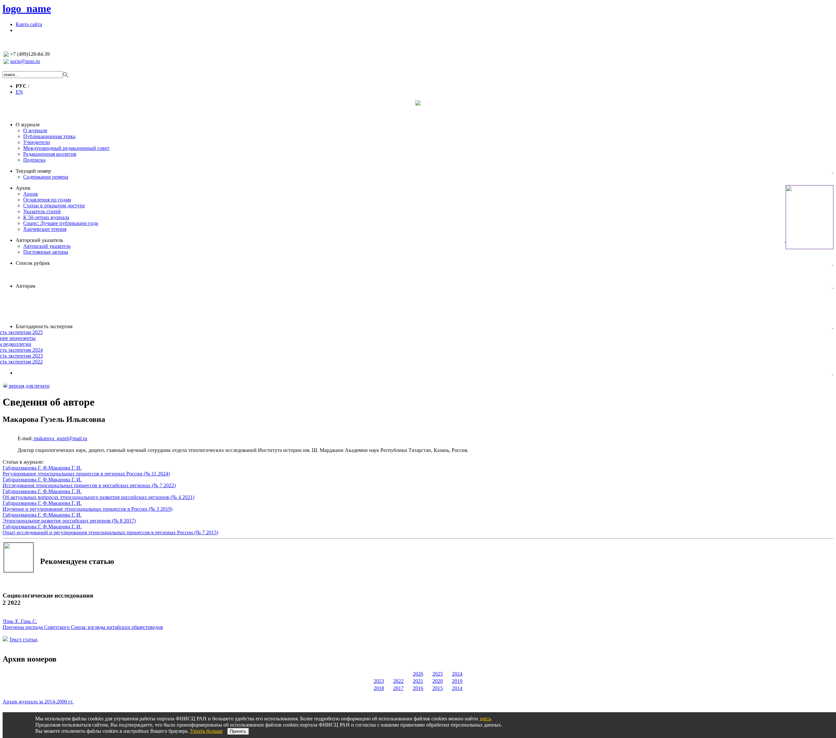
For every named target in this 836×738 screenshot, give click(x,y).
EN (19, 92)
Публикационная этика (49, 136)
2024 (457, 674)
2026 (418, 674)
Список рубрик (33, 263)
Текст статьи (23, 639)
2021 (418, 681)
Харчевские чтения (44, 229)
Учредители (36, 142)
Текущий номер (33, 171)
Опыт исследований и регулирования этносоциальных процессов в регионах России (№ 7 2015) (110, 532)
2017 (398, 688)
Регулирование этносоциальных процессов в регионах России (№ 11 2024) (86, 473)
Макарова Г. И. (65, 468)
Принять (238, 731)
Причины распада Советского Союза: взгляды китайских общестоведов (83, 627)
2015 (437, 688)
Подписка (34, 160)
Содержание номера (45, 177)
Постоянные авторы (45, 252)
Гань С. (29, 621)
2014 (457, 688)
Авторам (25, 286)
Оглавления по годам (47, 199)
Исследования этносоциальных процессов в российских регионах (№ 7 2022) (89, 485)
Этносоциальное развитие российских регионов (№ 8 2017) (69, 520)
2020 (437, 681)
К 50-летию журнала (46, 217)
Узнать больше (206, 731)
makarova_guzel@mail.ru (60, 438)
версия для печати (29, 386)
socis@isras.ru (25, 61)
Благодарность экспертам (44, 326)
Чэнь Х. (12, 621)
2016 (418, 688)
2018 (379, 688)
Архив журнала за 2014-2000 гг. (38, 701)
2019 (457, 681)
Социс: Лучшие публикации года (60, 223)
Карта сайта (29, 24)
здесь (485, 718)
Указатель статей (42, 211)
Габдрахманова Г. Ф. (25, 468)
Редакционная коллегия (49, 154)
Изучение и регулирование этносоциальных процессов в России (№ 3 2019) (87, 509)
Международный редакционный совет (66, 148)
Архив (23, 188)
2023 (379, 681)
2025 (437, 674)
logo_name (27, 8)
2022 (398, 681)
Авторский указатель (39, 240)
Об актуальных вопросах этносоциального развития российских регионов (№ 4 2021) (98, 497)
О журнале (28, 124)
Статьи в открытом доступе (54, 205)
